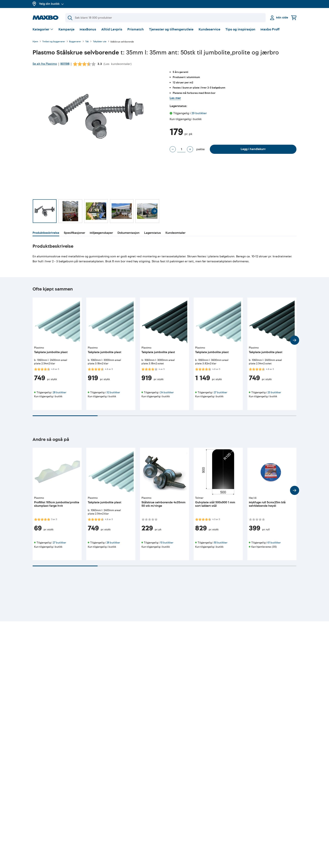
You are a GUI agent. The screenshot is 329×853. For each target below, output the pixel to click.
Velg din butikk (49, 4)
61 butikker (274, 542)
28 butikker (59, 392)
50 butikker (220, 542)
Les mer (175, 98)
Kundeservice (209, 29)
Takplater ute (99, 42)
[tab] (46, 233)
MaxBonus (88, 29)
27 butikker (220, 392)
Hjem (35, 42)
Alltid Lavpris (111, 29)
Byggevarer (75, 42)
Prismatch (135, 29)
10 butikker (166, 542)
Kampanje (66, 29)
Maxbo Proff (269, 29)
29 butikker (199, 113)
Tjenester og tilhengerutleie (171, 29)
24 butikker (167, 392)
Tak (87, 42)
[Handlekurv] (293, 17)
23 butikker (274, 392)
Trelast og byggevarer (53, 42)
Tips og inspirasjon (240, 29)
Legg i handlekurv (253, 149)
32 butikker (113, 392)
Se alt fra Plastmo (45, 64)
